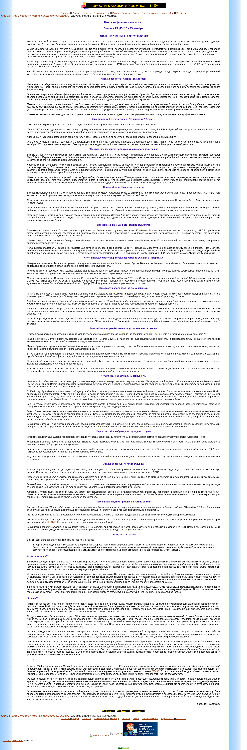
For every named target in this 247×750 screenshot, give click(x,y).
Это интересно (101, 13)
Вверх (75, 13)
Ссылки (126, 13)
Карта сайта (167, 13)
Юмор (115, 13)
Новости (86, 13)
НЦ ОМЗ (51, 522)
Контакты (181, 13)
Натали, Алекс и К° (13, 740)
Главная (65, 13)
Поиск (136, 13)
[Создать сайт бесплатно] (123, 748)
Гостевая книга (150, 13)
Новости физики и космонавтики (50, 16)
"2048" (155, 671)
